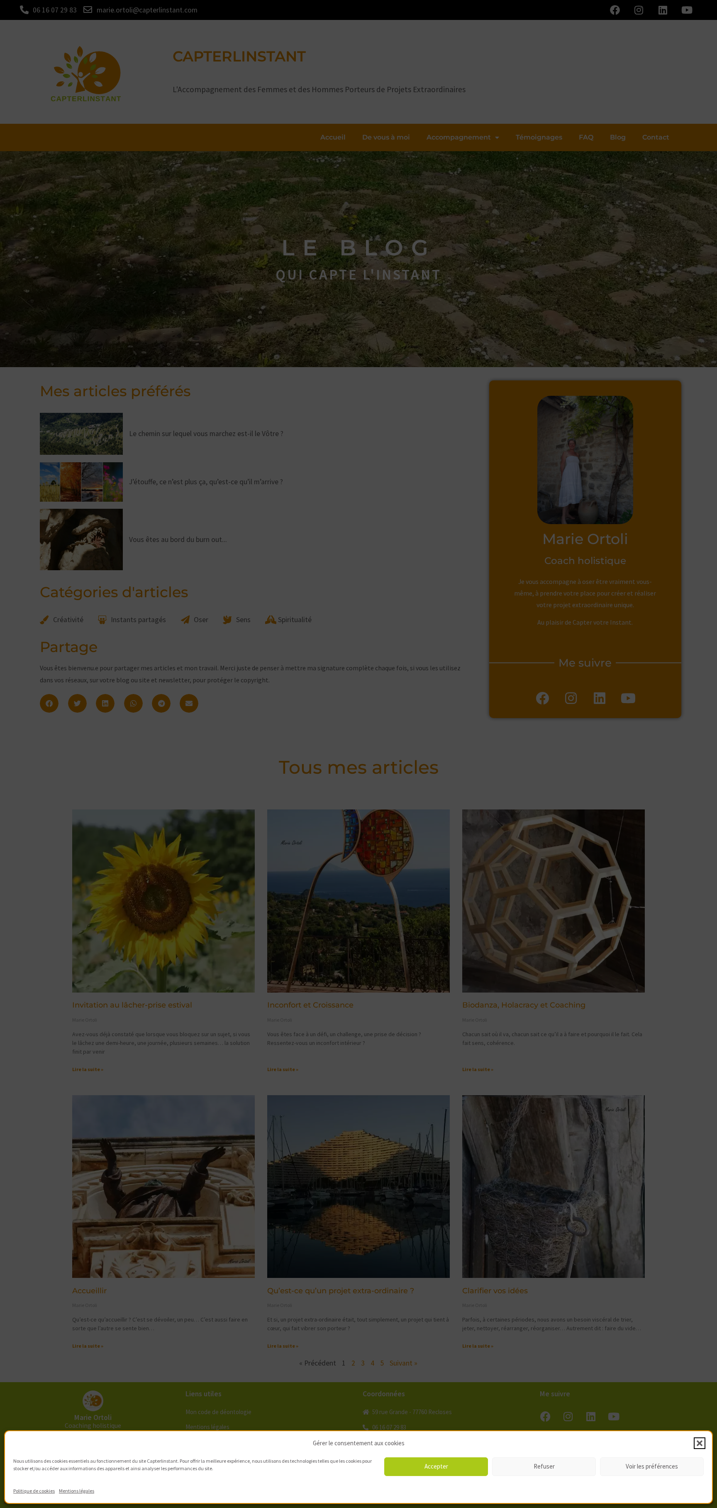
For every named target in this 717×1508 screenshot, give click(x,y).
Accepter (436, 1466)
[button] (699, 1443)
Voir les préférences (652, 1466)
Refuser (544, 1466)
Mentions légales (76, 1491)
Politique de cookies (34, 1491)
